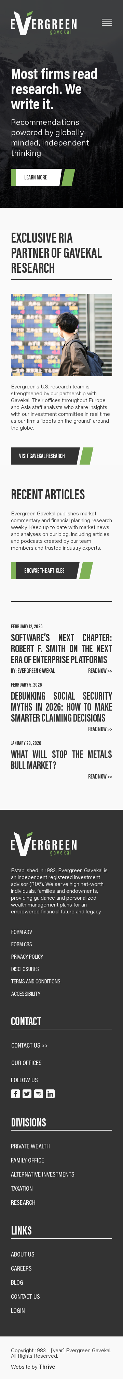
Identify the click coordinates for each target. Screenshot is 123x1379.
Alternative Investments (42, 1174)
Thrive (47, 1366)
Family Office (27, 1160)
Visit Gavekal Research (42, 456)
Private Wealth (30, 1146)
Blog (17, 1282)
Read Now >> (100, 671)
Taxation (22, 1188)
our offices (26, 1062)
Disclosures (25, 969)
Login (18, 1310)
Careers (21, 1268)
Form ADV (21, 931)
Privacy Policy (27, 956)
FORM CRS (21, 944)
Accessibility (25, 993)
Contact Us (25, 1296)
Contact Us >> (29, 1045)
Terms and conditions (35, 981)
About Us (23, 1254)
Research (23, 1202)
